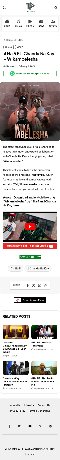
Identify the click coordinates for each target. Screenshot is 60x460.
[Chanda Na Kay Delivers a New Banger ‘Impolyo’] (16, 368)
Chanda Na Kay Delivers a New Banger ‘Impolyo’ (15, 381)
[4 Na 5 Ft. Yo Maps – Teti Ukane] (44, 332)
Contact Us (44, 405)
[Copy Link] (45, 285)
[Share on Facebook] (27, 285)
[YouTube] (30, 426)
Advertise (29, 405)
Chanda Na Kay (17, 156)
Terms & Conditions (39, 410)
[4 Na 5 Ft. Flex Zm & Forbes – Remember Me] (44, 368)
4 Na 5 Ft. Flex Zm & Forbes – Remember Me (42, 381)
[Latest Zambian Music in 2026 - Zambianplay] (30, 7)
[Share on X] (33, 285)
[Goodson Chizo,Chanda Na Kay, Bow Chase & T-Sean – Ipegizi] (16, 332)
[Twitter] (40, 426)
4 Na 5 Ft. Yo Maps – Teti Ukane (42, 344)
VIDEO (20, 47)
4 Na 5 (36, 147)
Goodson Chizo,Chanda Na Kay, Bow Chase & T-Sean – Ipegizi (15, 347)
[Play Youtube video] (30, 227)
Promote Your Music (33, 300)
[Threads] (50, 426)
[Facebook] (9, 426)
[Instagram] (20, 426)
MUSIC (19, 39)
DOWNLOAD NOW (30, 257)
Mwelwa (10, 66)
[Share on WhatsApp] (39, 285)
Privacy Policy (17, 410)
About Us (15, 405)
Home (9, 39)
